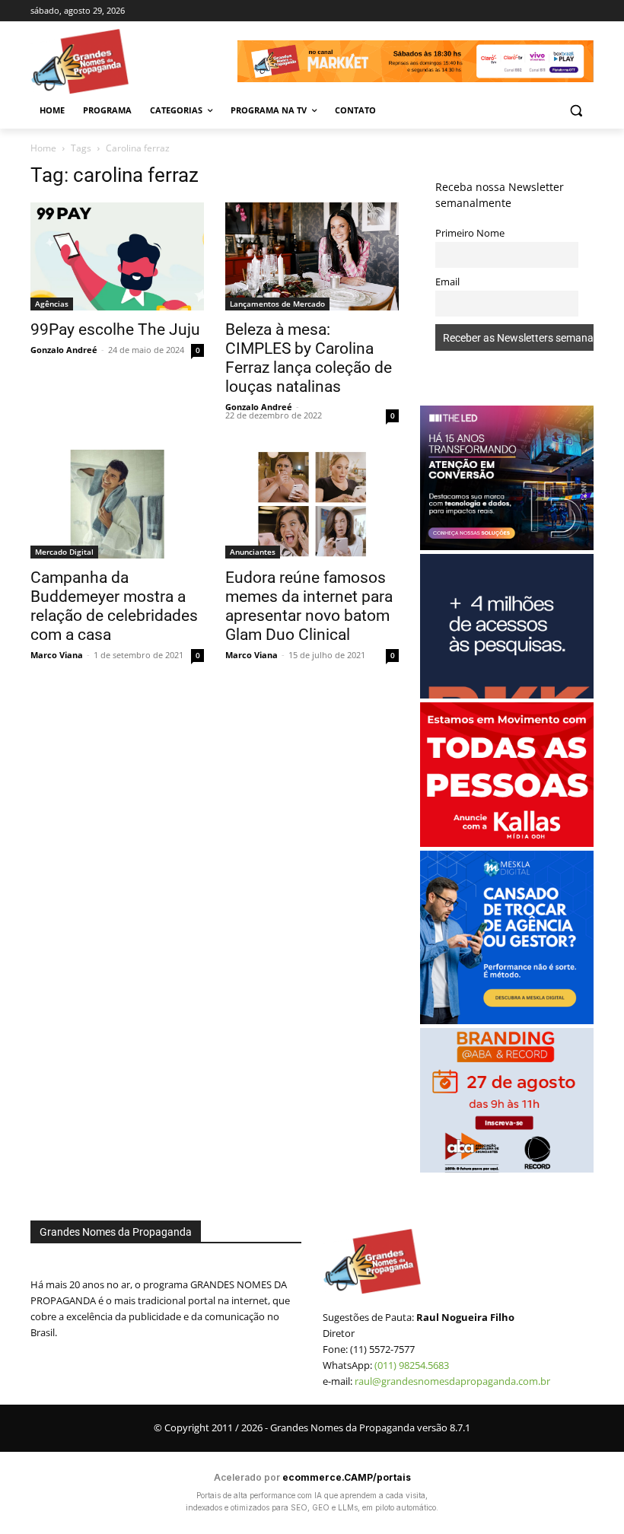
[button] (576, 111)
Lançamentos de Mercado (277, 303)
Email (447, 281)
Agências (51, 303)
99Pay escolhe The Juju (115, 329)
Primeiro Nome (470, 233)
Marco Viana (56, 654)
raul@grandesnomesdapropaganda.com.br (452, 1381)
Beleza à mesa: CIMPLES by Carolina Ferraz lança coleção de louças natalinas (308, 358)
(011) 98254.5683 (411, 1365)
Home (43, 148)
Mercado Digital (64, 551)
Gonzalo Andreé (63, 349)
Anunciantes (252, 551)
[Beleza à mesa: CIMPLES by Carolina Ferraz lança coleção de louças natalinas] (312, 256)
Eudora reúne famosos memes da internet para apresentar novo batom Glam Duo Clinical (309, 606)
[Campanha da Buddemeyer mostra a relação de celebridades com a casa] (117, 504)
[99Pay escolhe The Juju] (117, 256)
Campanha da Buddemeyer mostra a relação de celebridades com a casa (114, 606)
